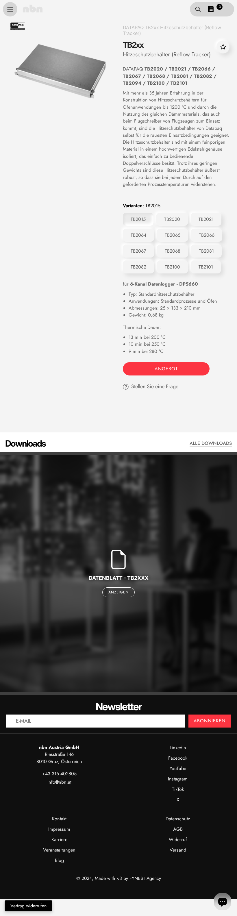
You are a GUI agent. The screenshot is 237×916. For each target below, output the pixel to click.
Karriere (59, 839)
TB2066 (206, 235)
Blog (59, 860)
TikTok (178, 789)
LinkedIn (178, 747)
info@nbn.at (59, 782)
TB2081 (206, 251)
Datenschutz (178, 818)
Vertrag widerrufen (28, 905)
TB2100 (172, 267)
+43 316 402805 (59, 773)
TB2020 (172, 219)
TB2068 (172, 251)
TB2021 (206, 219)
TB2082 (138, 267)
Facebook (177, 758)
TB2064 (138, 235)
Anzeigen (118, 592)
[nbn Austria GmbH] (33, 8)
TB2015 (138, 219)
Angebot (166, 368)
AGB (178, 829)
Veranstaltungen (59, 850)
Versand (178, 850)
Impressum (59, 829)
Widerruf (178, 839)
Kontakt (59, 818)
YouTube (178, 768)
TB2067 (138, 251)
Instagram (178, 779)
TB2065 (172, 235)
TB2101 (206, 267)
